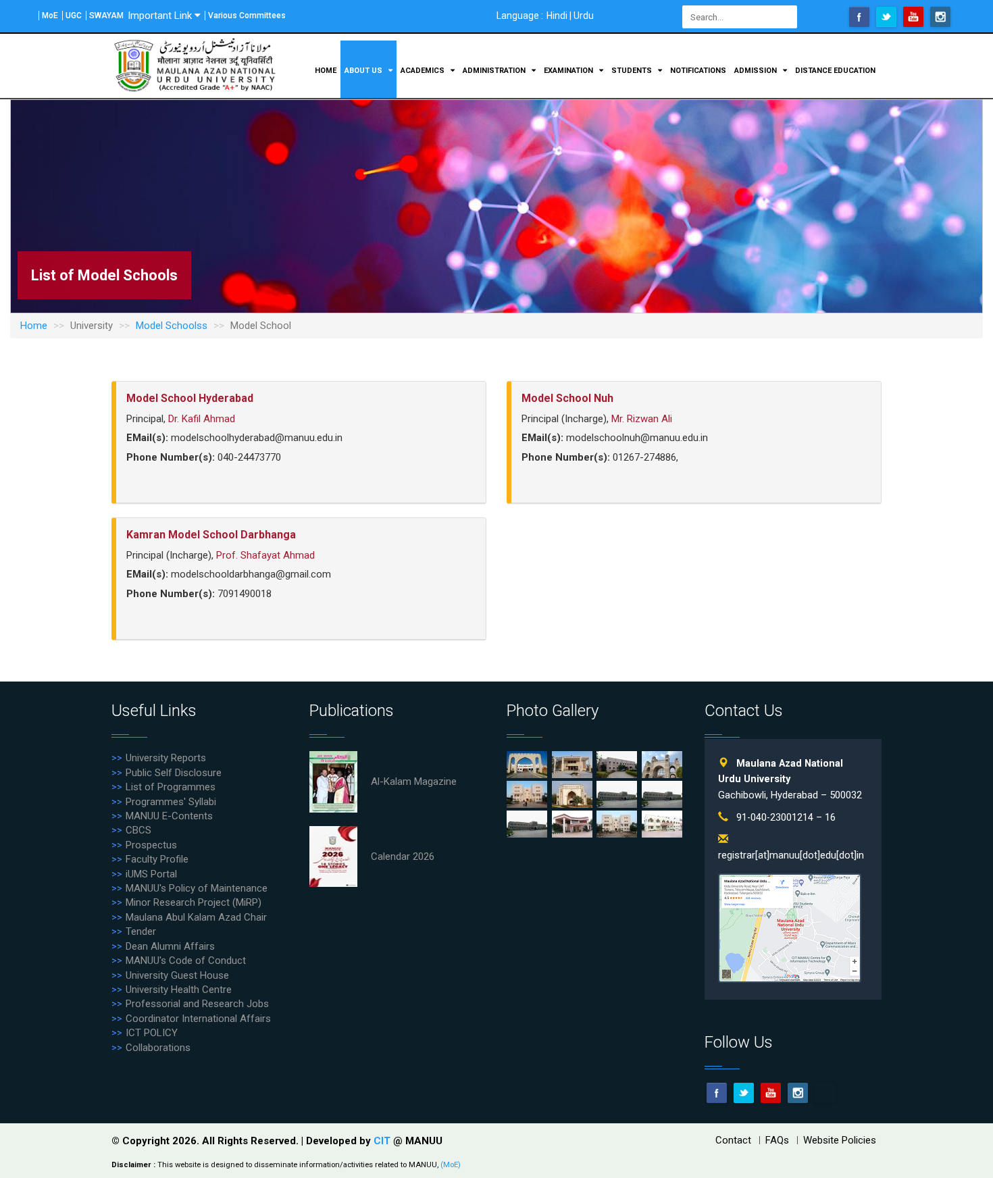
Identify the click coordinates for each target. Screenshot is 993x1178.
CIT (383, 1141)
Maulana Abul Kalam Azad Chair (196, 917)
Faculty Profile (157, 859)
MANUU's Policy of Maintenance (197, 888)
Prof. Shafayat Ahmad (265, 555)
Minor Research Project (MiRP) (193, 902)
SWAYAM (106, 15)
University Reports (166, 758)
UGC (74, 15)
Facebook (859, 17)
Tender (141, 931)
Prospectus (151, 845)
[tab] (301, 442)
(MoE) (450, 1164)
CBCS (138, 830)
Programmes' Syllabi (171, 802)
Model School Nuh (567, 398)
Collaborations (158, 1048)
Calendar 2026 (402, 856)
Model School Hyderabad (189, 398)
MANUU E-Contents (169, 816)
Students (632, 70)
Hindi (556, 15)
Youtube (913, 17)
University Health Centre (179, 989)
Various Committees (247, 15)
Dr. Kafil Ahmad (201, 419)
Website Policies (839, 1140)
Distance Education (835, 70)
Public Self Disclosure (174, 773)
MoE (50, 15)
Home (325, 70)
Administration (495, 70)
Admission (756, 70)
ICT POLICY (152, 1033)
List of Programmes (170, 787)
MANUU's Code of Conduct (186, 960)
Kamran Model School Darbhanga (211, 534)
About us (364, 70)
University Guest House (177, 975)
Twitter (886, 17)
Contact (733, 1140)
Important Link (160, 15)
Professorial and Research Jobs (197, 1004)
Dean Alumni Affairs (170, 946)
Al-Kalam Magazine (414, 781)
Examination (569, 70)
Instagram (940, 17)
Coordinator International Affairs (198, 1019)
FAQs (777, 1140)
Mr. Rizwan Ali (641, 419)
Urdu (584, 15)
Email (825, 1093)
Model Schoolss (171, 325)
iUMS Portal (151, 874)
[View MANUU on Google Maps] (789, 927)
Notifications (698, 70)
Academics (424, 70)
